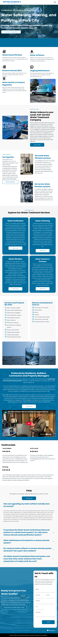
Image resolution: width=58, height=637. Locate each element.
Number (38, 595)
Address (38, 601)
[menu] (55, 2)
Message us (52, 630)
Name (37, 589)
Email (47, 595)
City (37, 606)
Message (38, 612)
